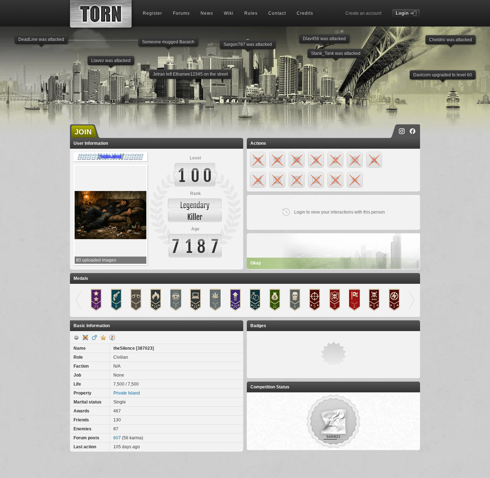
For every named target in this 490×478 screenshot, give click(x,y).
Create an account (363, 13)
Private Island (126, 393)
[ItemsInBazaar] (112, 337)
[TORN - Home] (101, 14)
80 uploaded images (96, 260)
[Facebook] (412, 131)
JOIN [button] (83, 132)
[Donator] (103, 337)
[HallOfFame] (85, 337)
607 (117, 437)
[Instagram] (402, 131)
